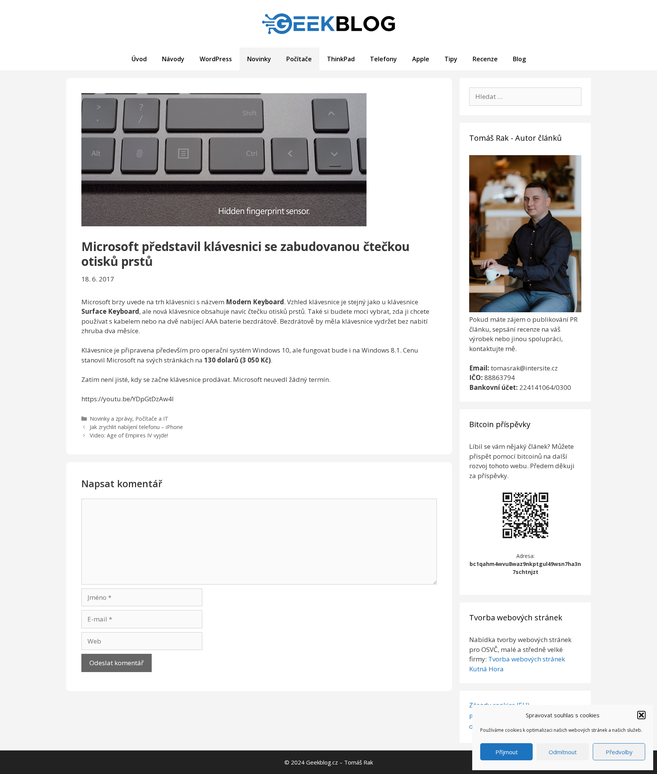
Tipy (450, 59)
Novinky (259, 59)
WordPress (216, 59)
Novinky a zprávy (111, 418)
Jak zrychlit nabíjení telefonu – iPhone (136, 427)
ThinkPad (341, 59)
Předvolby (619, 752)
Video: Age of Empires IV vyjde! (129, 435)
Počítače (299, 59)
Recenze (485, 59)
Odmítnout (563, 752)
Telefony (383, 59)
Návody (173, 59)
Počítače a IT (151, 418)
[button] (641, 715)
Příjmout (506, 752)
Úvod (139, 59)
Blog (519, 59)
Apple (420, 59)
